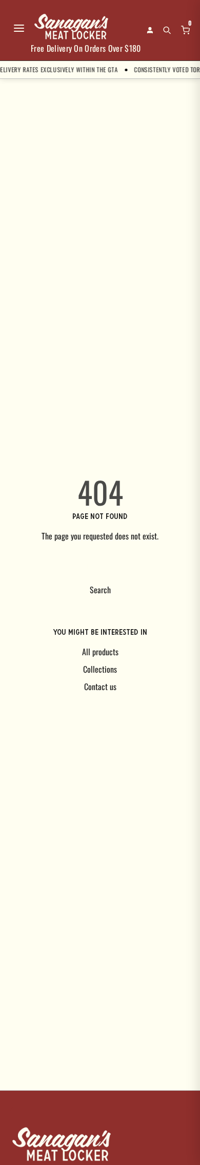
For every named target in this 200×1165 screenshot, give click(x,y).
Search (100, 590)
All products (100, 652)
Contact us (100, 686)
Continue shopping (100, 565)
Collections (100, 669)
